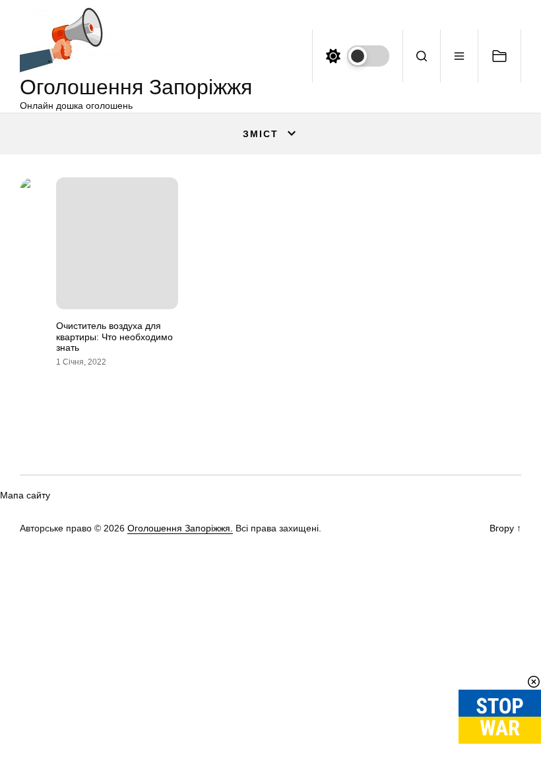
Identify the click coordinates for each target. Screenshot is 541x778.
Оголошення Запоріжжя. (180, 528)
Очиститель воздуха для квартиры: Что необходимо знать (114, 336)
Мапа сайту (25, 495)
